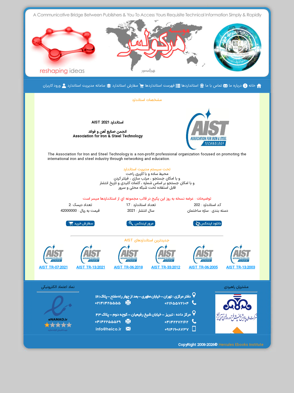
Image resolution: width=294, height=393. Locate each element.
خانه (253, 86)
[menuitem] (255, 85)
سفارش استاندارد (125, 86)
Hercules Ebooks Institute (241, 345)
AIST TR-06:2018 (128, 267)
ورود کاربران (52, 86)
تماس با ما (214, 86)
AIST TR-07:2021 (53, 267)
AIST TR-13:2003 (240, 267)
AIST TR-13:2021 (90, 267)
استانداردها (190, 86)
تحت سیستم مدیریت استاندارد (146, 169)
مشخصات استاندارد (147, 100)
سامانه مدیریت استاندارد (87, 86)
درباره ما (236, 86)
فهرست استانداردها (160, 86)
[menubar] (152, 85)
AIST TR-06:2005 (203, 267)
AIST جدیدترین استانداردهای (146, 240)
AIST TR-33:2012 (165, 267)
